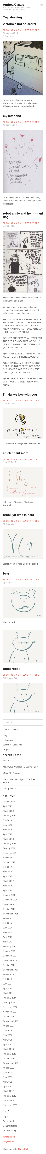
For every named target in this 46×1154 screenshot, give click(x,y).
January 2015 (9, 951)
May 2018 (7, 830)
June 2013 (8, 1035)
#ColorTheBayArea (12, 773)
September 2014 (10, 970)
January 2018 (9, 848)
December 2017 (10, 853)
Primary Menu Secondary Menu (41, 4)
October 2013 (9, 1016)
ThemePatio (23, 1149)
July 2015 (7, 923)
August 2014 (8, 974)
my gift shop (8, 1141)
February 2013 (9, 1054)
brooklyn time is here (18, 515)
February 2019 (9, 816)
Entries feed (8, 1121)
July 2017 (7, 867)
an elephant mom (15, 453)
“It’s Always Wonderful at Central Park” (20, 767)
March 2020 (8, 811)
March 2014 (8, 993)
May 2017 (7, 872)
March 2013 (8, 1049)
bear (6, 573)
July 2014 (7, 979)
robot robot (11, 669)
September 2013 (10, 1021)
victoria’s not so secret (19, 24)
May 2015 (7, 932)
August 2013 (8, 1026)
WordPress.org (9, 1130)
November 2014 (10, 960)
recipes (6, 749)
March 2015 (8, 942)
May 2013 (7, 1040)
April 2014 (7, 988)
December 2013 (10, 1007)
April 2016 (7, 890)
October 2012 (9, 1058)
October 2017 (9, 862)
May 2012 (7, 1082)
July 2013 (7, 1030)
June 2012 (8, 1077)
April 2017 (7, 876)
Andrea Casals (13, 4)
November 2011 (10, 1105)
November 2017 (10, 858)
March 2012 (8, 1091)
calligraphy (8, 740)
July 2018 (7, 820)
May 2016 (7, 886)
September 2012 (10, 1063)
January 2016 (9, 895)
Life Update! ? (9, 789)
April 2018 (7, 834)
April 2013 (7, 1044)
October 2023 (9, 802)
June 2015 (8, 928)
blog (6, 30)
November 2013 (10, 1012)
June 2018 (8, 825)
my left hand (12, 116)
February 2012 (9, 1096)
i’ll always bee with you (20, 394)
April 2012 (7, 1086)
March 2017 (8, 881)
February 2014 (9, 998)
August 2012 (8, 1068)
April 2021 (7, 806)
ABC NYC (7, 761)
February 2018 (9, 844)
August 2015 (8, 918)
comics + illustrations (24, 30)
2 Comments (8, 36)
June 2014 (8, 984)
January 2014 (9, 1002)
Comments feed (10, 1126)
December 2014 (10, 956)
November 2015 (10, 904)
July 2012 (7, 1072)
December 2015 (10, 900)
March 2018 (8, 839)
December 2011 (10, 1100)
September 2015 (10, 914)
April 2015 (7, 937)
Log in (6, 1116)
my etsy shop (9, 1137)
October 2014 (9, 965)
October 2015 (9, 909)
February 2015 (9, 946)
